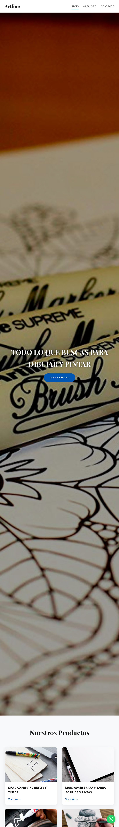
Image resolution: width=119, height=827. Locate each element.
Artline (12, 6)
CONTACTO (107, 6)
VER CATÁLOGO (60, 377)
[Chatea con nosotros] (111, 819)
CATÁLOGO (89, 6)
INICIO (75, 6)
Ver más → (14, 799)
